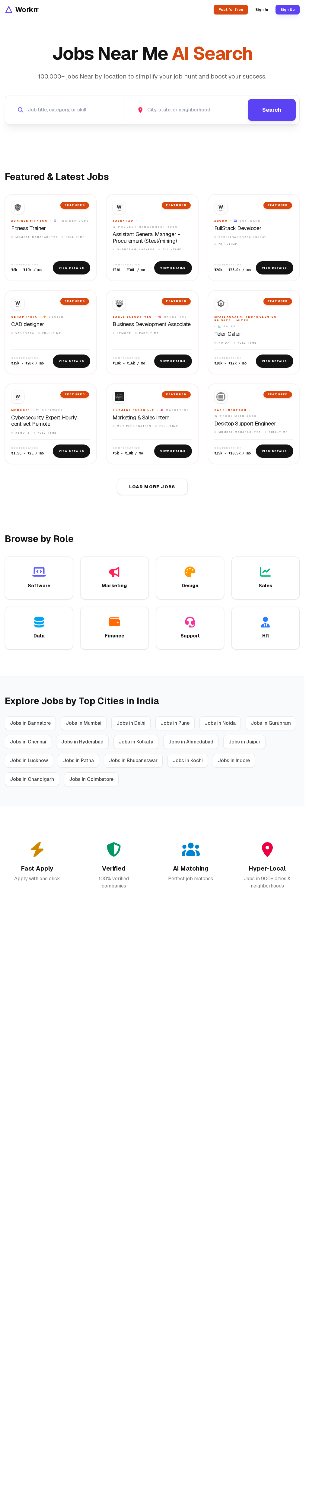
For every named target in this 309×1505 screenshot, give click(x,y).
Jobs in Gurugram (271, 723)
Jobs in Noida (220, 723)
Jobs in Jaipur (244, 742)
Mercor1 (20, 410)
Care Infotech (230, 410)
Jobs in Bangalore (30, 723)
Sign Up (287, 9)
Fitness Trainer (28, 228)
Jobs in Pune (175, 723)
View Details (71, 267)
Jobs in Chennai (28, 742)
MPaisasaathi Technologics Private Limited (245, 318)
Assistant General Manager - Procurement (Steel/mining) (146, 237)
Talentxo (123, 220)
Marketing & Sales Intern (141, 417)
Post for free (230, 9)
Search (271, 109)
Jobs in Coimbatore (91, 779)
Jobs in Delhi (130, 723)
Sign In (261, 9)
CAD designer (27, 324)
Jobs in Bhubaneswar (133, 760)
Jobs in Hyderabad (82, 742)
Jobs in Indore (234, 760)
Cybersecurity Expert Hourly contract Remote (44, 420)
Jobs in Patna (78, 760)
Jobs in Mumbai (83, 723)
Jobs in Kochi (188, 760)
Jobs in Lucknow (29, 760)
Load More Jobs (152, 486)
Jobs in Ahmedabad (190, 742)
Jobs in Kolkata (136, 742)
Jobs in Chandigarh (32, 779)
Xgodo (221, 220)
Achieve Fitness (29, 220)
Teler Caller (227, 334)
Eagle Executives (132, 316)
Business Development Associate (152, 324)
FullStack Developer (237, 228)
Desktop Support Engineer (245, 423)
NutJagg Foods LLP (133, 410)
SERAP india (24, 316)
